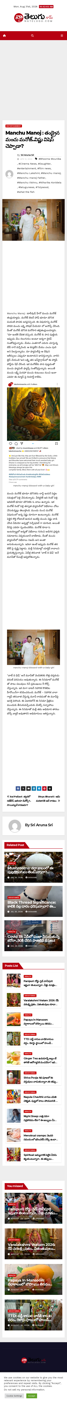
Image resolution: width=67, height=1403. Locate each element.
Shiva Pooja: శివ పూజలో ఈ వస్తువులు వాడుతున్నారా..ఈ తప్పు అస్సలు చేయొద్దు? (40, 1081)
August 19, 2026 (20, 1290)
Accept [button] (31, 1396)
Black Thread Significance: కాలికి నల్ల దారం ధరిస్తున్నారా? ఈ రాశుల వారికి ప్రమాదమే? (31, 906)
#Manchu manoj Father (31, 177)
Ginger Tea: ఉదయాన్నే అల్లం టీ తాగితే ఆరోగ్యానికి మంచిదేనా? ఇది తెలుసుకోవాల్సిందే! (40, 1062)
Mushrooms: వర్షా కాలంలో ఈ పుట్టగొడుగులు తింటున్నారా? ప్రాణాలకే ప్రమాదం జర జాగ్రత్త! (30, 872)
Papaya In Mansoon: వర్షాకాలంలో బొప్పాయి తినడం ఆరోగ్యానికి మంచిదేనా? (38, 1023)
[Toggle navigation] (62, 35)
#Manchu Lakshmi (28, 173)
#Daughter (44, 163)
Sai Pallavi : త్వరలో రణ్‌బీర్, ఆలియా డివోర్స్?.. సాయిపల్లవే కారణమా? (19, 801)
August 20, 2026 (21, 1218)
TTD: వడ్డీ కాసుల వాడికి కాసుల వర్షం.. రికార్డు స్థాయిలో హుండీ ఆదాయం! (38, 1043)
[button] (32, 35)
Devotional (13, 897)
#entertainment (26, 168)
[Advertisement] (33, 75)
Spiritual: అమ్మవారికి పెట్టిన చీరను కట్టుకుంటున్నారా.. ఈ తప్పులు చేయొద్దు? (40, 1158)
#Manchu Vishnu (27, 182)
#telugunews (26, 187)
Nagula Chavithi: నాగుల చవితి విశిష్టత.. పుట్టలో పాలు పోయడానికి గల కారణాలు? (41, 1101)
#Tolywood (42, 187)
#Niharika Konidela (50, 182)
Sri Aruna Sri (27, 155)
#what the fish (25, 191)
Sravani (32, 877)
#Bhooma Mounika (50, 158)
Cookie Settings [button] (14, 1396)
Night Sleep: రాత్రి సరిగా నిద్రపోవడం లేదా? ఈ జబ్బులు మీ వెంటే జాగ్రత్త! (39, 1120)
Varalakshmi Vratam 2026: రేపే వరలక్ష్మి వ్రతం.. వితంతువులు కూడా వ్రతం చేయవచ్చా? (41, 1004)
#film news (44, 168)
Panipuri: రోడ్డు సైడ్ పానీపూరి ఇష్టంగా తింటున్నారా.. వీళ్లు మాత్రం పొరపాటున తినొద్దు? (39, 985)
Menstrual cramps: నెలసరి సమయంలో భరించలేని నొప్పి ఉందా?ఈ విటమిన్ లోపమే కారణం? (40, 1139)
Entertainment (13, 126)
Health (11, 863)
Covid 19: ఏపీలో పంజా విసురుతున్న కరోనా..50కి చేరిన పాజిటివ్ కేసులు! (33, 938)
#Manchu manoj (51, 173)
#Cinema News (28, 163)
